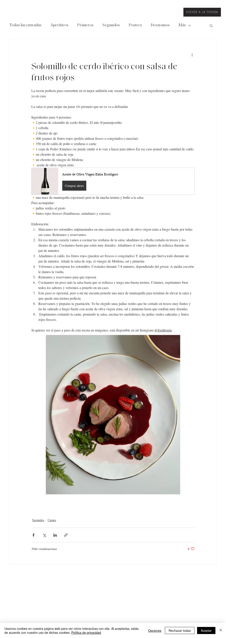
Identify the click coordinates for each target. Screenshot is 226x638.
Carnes (52, 520)
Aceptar (206, 630)
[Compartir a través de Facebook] (33, 535)
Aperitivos (59, 25)
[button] (211, 25)
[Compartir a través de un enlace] (66, 535)
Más (182, 25)
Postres (135, 25)
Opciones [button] (154, 630)
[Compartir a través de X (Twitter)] (44, 535)
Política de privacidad (86, 632)
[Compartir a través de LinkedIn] (55, 535)
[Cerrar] (220, 630)
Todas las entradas (25, 25)
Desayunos (160, 25)
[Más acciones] (192, 54)
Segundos (111, 25)
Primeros (85, 25)
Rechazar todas (180, 630)
